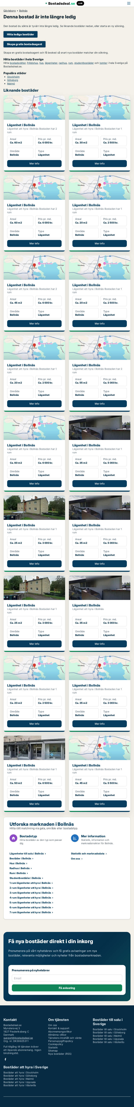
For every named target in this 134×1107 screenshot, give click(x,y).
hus (41, 62)
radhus (63, 62)
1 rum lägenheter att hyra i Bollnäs (30, 882)
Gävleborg (9, 10)
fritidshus (32, 62)
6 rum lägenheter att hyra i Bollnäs (30, 907)
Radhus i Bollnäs (20, 868)
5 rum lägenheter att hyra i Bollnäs (30, 902)
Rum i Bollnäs (18, 873)
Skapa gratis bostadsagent (24, 44)
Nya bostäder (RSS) (60, 1053)
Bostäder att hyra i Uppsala (19, 1082)
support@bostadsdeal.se (18, 1037)
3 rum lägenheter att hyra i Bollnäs (30, 892)
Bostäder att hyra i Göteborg (20, 1075)
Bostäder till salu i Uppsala (108, 1038)
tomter (103, 62)
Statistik (53, 1047)
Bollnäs (23, 10)
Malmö (11, 83)
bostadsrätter (18, 62)
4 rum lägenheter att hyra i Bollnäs (30, 897)
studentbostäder (84, 62)
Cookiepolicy (55, 1044)
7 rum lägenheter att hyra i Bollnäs (30, 912)
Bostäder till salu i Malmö (107, 1035)
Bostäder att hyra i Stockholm (20, 1072)
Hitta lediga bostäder (20, 34)
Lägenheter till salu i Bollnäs (27, 853)
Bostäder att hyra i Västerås (19, 1085)
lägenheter (51, 62)
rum (70, 62)
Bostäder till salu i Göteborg (109, 1032)
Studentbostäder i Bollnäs (25, 877)
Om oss (75, 858)
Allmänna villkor (57, 1034)
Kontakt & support (58, 1028)
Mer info (34, 163)
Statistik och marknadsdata (87, 853)
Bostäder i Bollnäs (20, 858)
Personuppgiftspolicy (60, 1040)
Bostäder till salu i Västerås (108, 1042)
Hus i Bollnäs (17, 863)
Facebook (5, 1059)
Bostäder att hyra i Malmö (18, 1078)
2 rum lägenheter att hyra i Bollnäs (30, 887)
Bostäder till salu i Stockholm (109, 1029)
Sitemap (53, 1050)
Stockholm (13, 76)
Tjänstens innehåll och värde (65, 1037)
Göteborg (12, 80)
